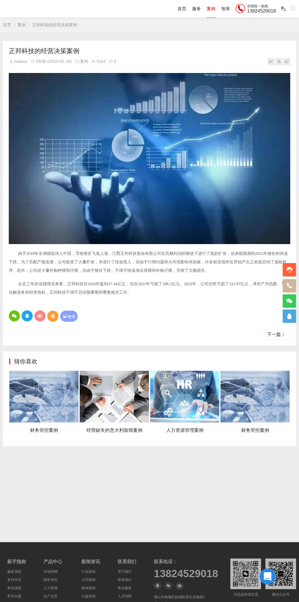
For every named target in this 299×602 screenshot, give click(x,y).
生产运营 (51, 596)
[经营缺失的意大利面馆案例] (114, 397)
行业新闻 (88, 572)
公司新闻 (88, 580)
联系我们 (125, 580)
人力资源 (51, 588)
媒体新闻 (88, 588)
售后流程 (14, 588)
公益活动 (88, 596)
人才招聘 (125, 596)
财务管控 (51, 580)
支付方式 (14, 580)
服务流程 (14, 572)
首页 (182, 8)
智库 (225, 8)
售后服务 (125, 588)
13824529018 (186, 574)
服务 (196, 8)
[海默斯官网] (23, 9)
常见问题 (14, 596)
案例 (211, 8)
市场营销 (51, 572)
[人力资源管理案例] (184, 397)
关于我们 (125, 572)
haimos (20, 61)
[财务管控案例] (44, 397)
